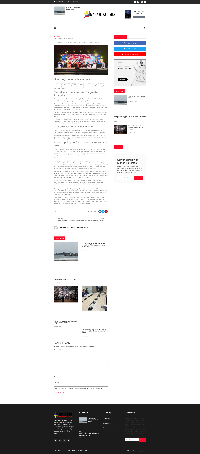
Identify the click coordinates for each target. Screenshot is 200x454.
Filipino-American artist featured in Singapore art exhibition (65, 322)
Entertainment (99, 28)
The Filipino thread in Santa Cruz (73, 8)
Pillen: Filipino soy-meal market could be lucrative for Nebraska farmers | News (94, 330)
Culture (111, 28)
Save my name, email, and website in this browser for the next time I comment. (78, 388)
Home (75, 28)
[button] (144, 28)
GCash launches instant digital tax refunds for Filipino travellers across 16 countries (94, 244)
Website (56, 382)
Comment (57, 349)
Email (56, 376)
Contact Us (122, 28)
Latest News (85, 28)
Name (56, 369)
